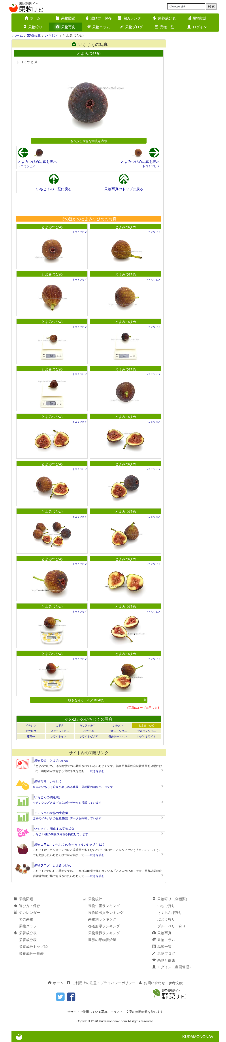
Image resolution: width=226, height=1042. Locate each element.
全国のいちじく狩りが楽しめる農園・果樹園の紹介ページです (73, 787)
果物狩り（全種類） (173, 898)
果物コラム (101, 26)
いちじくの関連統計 (48, 797)
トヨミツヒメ (26, 166)
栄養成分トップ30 (33, 946)
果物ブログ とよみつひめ (52, 865)
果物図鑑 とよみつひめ (51, 760)
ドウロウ (31, 731)
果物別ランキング (102, 919)
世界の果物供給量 (102, 939)
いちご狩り (166, 905)
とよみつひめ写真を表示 (37, 161)
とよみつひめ (52, 226)
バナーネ (88, 731)
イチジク (31, 725)
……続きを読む (94, 771)
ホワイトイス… (60, 736)
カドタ (60, 725)
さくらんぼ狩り (169, 912)
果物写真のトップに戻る (123, 188)
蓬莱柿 (31, 736)
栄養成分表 (167, 18)
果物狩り (35, 26)
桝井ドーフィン (117, 736)
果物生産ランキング (104, 905)
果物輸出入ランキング (105, 912)
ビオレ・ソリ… (117, 731)
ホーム (35, 18)
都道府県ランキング (104, 925)
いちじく (52, 35)
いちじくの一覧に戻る (54, 188)
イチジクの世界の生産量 (51, 812)
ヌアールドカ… (60, 731)
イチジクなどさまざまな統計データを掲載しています (67, 802)
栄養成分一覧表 (31, 953)
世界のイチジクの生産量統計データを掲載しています (67, 818)
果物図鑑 (68, 18)
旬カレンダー (134, 18)
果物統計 (200, 18)
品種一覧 (167, 26)
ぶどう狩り (166, 919)
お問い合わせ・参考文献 (163, 982)
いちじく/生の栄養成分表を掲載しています (60, 834)
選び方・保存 (101, 18)
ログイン (200, 26)
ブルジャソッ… (146, 731)
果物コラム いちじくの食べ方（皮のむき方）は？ (69, 844)
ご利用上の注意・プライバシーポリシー (104, 982)
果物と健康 (166, 960)
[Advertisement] (88, 204)
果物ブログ (134, 26)
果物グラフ (28, 925)
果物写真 (68, 26)
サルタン (117, 725)
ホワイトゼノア (88, 736)
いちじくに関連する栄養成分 (54, 828)
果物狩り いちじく (48, 781)
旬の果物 (26, 919)
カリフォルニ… (88, 725)
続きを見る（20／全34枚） (87, 699)
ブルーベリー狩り (171, 925)
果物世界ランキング (104, 932)
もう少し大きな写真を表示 (88, 140)
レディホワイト (146, 736)
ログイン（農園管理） (175, 966)
